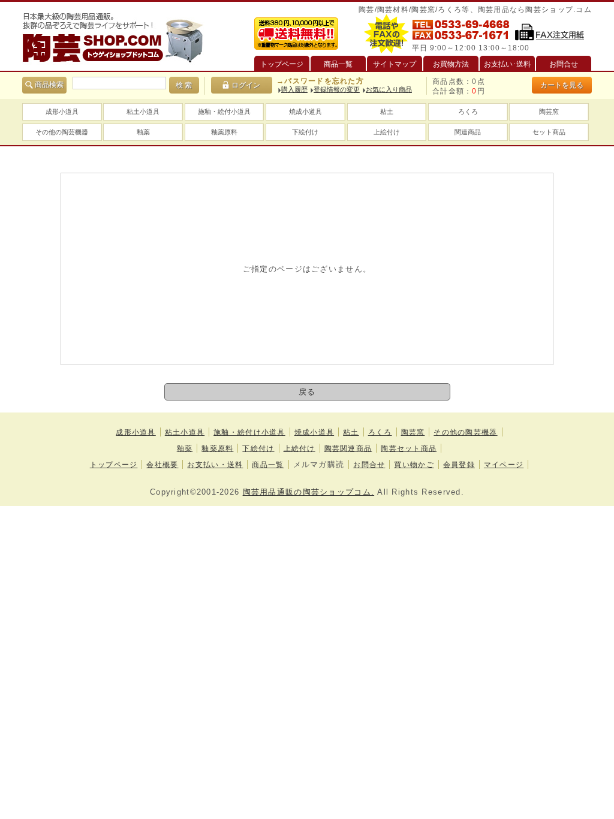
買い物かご (414, 464)
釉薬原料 (224, 132)
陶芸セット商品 (409, 448)
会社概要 (162, 464)
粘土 (386, 111)
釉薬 (143, 132)
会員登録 (459, 464)
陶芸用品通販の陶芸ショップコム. (308, 491)
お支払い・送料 (215, 464)
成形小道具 (62, 111)
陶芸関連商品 (348, 448)
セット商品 (548, 132)
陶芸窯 (549, 111)
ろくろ (468, 111)
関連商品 (468, 132)
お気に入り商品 (389, 89)
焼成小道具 (305, 111)
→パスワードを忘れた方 (320, 81)
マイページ (503, 464)
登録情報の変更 (337, 89)
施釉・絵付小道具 (224, 111)
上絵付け (387, 132)
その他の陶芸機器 (61, 132)
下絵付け (305, 132)
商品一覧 (268, 464)
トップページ (114, 464)
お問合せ (369, 464)
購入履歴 (294, 89)
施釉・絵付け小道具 (249, 432)
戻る (307, 391)
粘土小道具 (143, 111)
